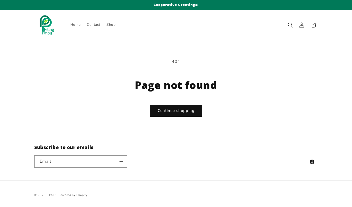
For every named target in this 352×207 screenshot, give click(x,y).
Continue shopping (176, 110)
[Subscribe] (121, 161)
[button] (290, 25)
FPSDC (53, 195)
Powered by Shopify (73, 195)
